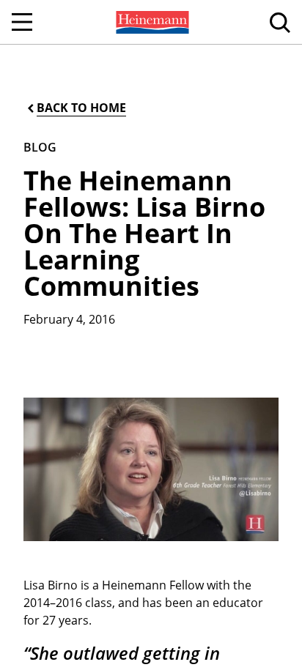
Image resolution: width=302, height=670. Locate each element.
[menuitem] (151, 22)
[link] (151, 22)
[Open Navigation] (22, 22)
